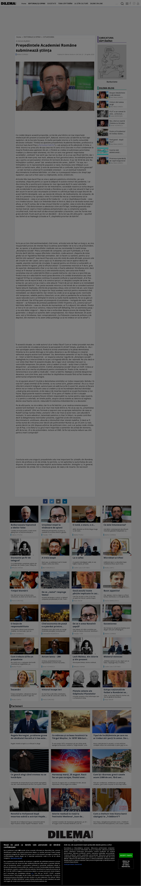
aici (32, 873)
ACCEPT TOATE (126, 855)
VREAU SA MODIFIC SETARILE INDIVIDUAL (126, 864)
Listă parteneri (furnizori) (73, 864)
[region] (70, 863)
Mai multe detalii (16, 858)
